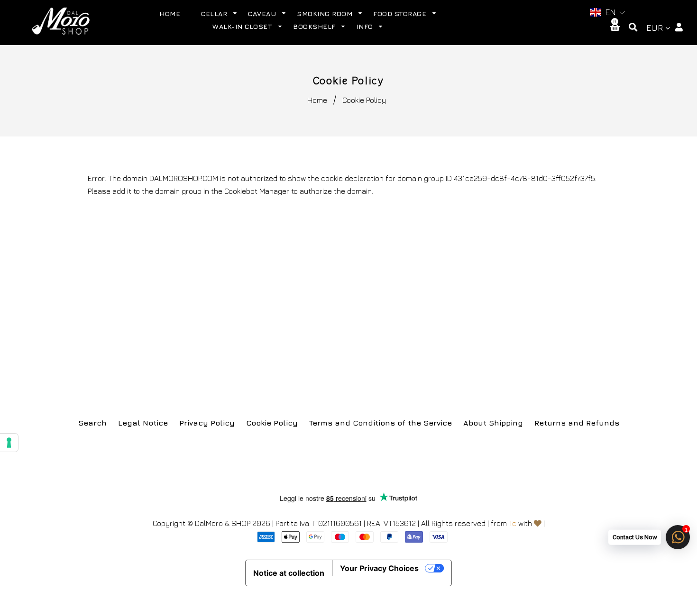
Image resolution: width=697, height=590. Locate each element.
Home (317, 100)
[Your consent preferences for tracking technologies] (9, 443)
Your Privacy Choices (379, 568)
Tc (512, 523)
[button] (607, 12)
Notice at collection (288, 573)
